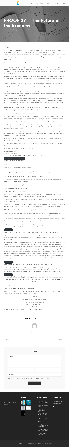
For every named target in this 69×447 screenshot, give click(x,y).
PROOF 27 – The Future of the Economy (19, 309)
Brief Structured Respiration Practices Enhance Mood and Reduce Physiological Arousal (43, 403)
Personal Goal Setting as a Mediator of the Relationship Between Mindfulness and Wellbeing (43, 432)
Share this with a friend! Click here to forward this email (19, 288)
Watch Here (8, 230)
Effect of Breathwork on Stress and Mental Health (43, 420)
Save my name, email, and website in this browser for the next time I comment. (29, 378)
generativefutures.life (34, 306)
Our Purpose (39, 3)
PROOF (47, 3)
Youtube (40, 155)
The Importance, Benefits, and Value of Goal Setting (43, 425)
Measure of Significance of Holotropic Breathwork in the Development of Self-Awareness (43, 413)
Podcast (23, 155)
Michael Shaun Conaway (10, 151)
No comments (32, 30)
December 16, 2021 (9, 30)
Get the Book (8, 262)
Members (63, 3)
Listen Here (8, 274)
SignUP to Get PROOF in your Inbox (14, 158)
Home (31, 3)
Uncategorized (22, 30)
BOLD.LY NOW (42, 309)
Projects (55, 3)
